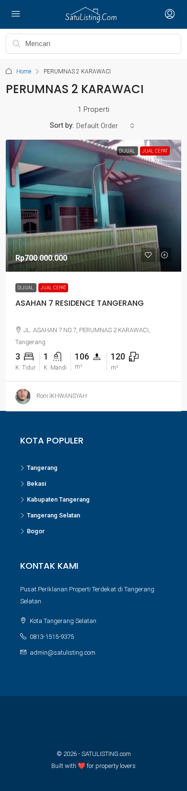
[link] (93, 206)
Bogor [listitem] (36, 531)
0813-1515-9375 (52, 636)
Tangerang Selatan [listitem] (53, 515)
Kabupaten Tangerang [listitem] (58, 499)
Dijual (26, 287)
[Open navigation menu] (16, 14)
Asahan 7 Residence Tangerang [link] (79, 302)
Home (23, 71)
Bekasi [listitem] (36, 483)
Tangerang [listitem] (42, 467)
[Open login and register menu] (169, 14)
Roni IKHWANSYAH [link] (61, 396)
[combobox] (105, 126)
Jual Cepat (53, 287)
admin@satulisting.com (62, 652)
